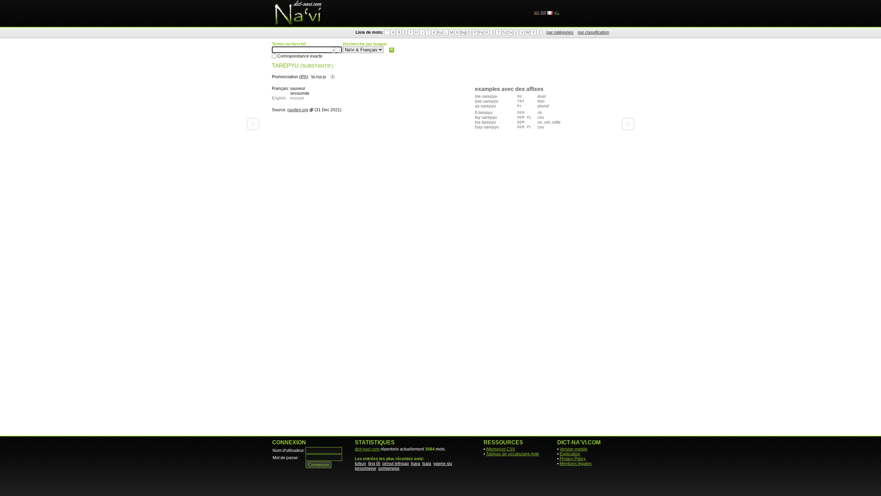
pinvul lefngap (395, 463)
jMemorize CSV (500, 449)
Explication (570, 454)
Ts (504, 32)
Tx (510, 32)
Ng (463, 32)
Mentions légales (576, 463)
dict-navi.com (367, 449)
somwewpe (389, 468)
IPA (303, 76)
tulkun (360, 463)
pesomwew (365, 468)
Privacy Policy (573, 458)
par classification (593, 32)
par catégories (559, 32)
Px (481, 32)
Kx (440, 32)
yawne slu (442, 463)
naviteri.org (297, 109)
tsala (426, 463)
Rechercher (391, 50)
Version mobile (573, 449)
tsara (415, 463)
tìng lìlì (374, 463)
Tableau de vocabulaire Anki (512, 454)
